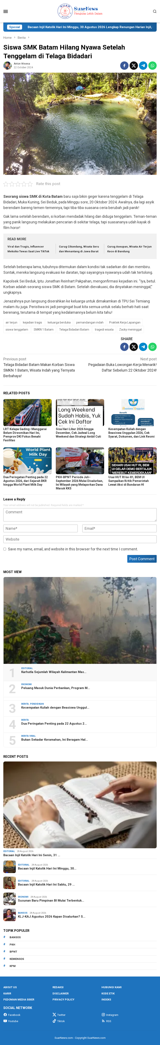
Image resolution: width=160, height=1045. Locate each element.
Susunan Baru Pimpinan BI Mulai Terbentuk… (51, 900)
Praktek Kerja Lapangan (124, 322)
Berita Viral (28, 736)
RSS (108, 1021)
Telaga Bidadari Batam (74, 329)
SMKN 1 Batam (44, 329)
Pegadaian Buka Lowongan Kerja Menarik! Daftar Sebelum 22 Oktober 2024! (122, 364)
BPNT (13, 951)
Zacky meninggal (130, 329)
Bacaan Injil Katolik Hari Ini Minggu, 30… (47, 868)
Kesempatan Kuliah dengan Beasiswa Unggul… (55, 707)
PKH (12, 944)
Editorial (27, 668)
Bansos (23, 913)
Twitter (61, 1014)
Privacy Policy (63, 999)
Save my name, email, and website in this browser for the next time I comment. (73, 549)
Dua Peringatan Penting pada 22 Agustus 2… (54, 723)
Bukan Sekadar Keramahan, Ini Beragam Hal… (54, 739)
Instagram (112, 1014)
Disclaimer (60, 993)
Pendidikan (37, 704)
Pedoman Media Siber (18, 999)
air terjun (11, 322)
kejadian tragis (32, 322)
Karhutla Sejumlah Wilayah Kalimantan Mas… (53, 672)
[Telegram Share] (143, 65)
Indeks (106, 999)
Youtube (13, 1021)
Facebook (14, 1014)
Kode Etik (108, 993)
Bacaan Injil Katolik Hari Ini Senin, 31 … (31, 855)
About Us (10, 987)
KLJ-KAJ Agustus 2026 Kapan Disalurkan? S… (51, 916)
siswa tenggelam (17, 329)
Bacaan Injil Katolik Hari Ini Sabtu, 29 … (46, 884)
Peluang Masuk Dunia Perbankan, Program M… (55, 688)
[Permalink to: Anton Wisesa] (7, 65)
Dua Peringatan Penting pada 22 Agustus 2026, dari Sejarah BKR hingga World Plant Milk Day (25, 480)
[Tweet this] (134, 65)
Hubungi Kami (111, 987)
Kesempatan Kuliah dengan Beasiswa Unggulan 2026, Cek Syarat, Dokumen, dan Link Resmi (131, 432)
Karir (7, 993)
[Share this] (124, 65)
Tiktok (61, 1021)
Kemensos (17, 958)
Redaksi (58, 987)
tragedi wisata (104, 329)
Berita (25, 704)
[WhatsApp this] (152, 65)
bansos (15, 937)
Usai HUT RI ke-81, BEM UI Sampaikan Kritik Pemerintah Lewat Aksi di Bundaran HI (128, 480)
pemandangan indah (90, 322)
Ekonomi (26, 684)
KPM (13, 966)
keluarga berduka (59, 322)
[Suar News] (80, 11)
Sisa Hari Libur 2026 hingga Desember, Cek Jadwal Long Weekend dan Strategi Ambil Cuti (78, 432)
